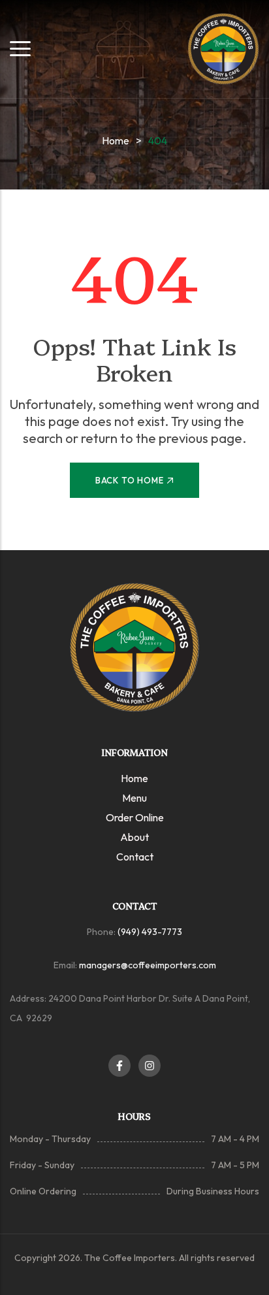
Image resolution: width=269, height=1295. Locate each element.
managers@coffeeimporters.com (147, 965)
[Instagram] (149, 1066)
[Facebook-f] (119, 1066)
